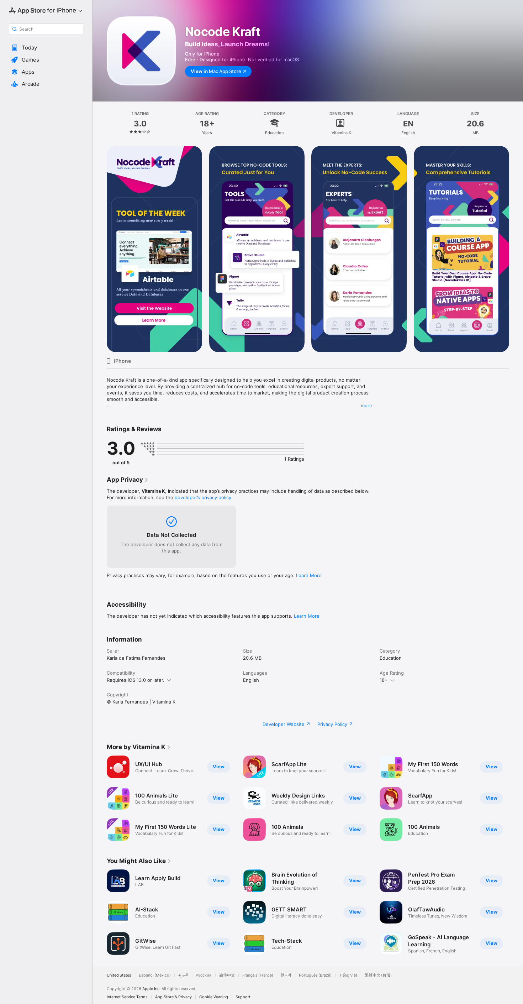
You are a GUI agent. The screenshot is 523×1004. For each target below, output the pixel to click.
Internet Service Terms (127, 997)
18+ (384, 680)
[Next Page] (516, 249)
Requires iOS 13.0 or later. (135, 680)
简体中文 (227, 975)
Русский (204, 975)
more (366, 405)
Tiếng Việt (348, 975)
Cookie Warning (213, 997)
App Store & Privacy (173, 997)
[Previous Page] (100, 249)
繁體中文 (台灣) (378, 975)
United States (119, 975)
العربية (183, 975)
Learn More (309, 575)
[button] (46, 47)
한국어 (286, 975)
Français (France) (257, 975)
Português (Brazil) (315, 975)
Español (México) (155, 975)
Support (243, 997)
